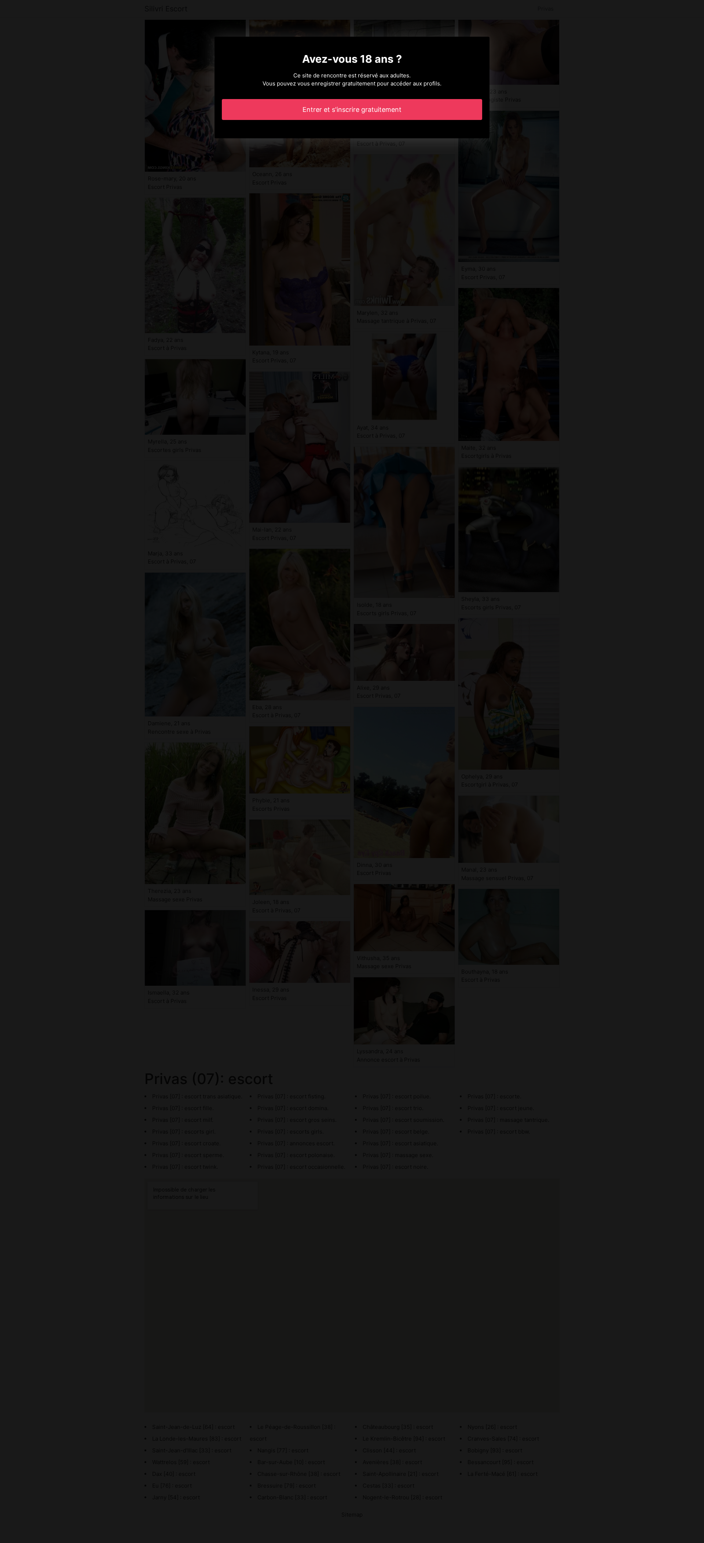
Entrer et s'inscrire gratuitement (352, 109)
